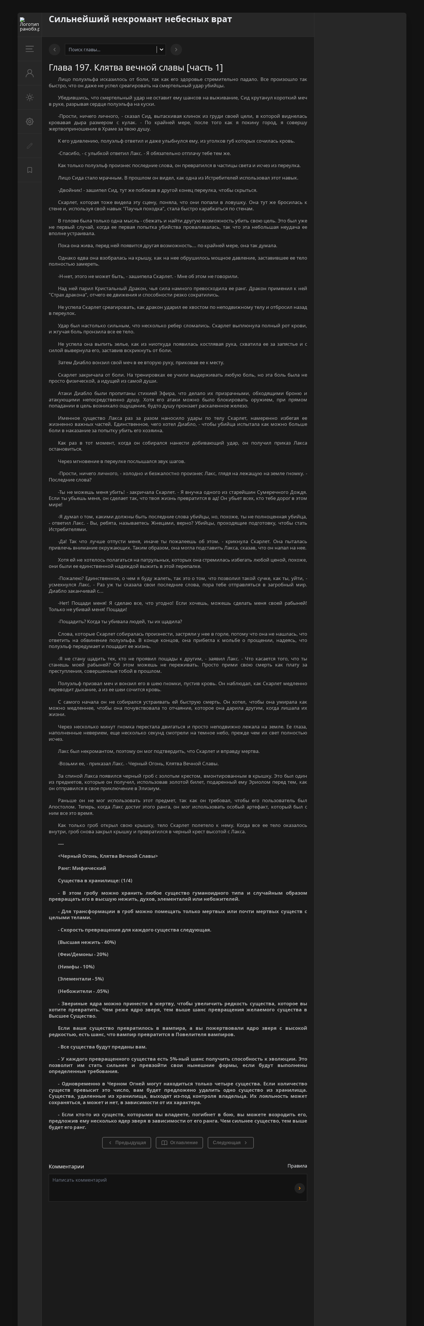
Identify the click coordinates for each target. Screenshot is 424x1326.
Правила (297, 1166)
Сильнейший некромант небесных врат (140, 19)
